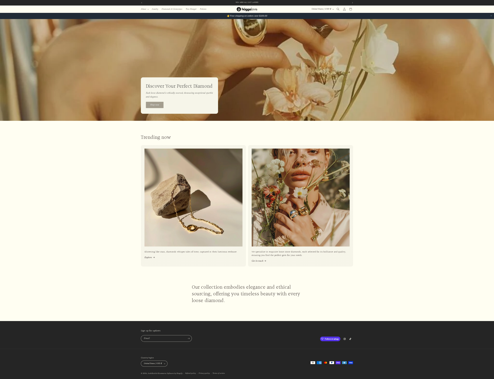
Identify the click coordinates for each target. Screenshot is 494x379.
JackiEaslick (152, 373)
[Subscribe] (189, 338)
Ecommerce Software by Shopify (170, 373)
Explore (148, 257)
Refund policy (190, 373)
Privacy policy (204, 373)
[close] (491, 15)
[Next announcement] (352, 2)
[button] (144, 9)
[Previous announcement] (141, 2)
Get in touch (257, 261)
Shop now (154, 105)
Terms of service (219, 373)
